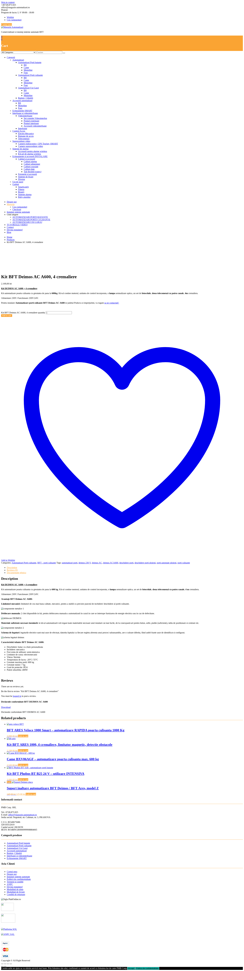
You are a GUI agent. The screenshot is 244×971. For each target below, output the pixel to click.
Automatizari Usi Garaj (28, 88)
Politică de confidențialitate (19, 879)
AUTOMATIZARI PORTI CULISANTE (31, 219)
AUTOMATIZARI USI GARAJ (27, 222)
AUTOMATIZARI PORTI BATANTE (30, 217)
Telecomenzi (23, 138)
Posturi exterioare (31, 121)
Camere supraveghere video (30, 146)
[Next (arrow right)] (5, 966)
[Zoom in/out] (11, 963)
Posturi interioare (31, 123)
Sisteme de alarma (20, 149)
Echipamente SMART (22, 110)
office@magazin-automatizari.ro (22, 815)
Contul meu (6, 24)
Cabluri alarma (30, 161)
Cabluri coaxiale (31, 166)
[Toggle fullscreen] (8, 963)
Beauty (21, 192)
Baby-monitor (24, 197)
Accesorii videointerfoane (35, 126)
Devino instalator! (15, 230)
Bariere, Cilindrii (25, 98)
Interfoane (22, 128)
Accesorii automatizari (22, 100)
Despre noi (12, 202)
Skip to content (8, 2)
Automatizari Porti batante (29, 62)
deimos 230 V (85, 563)
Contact (10, 227)
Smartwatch (23, 187)
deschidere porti (126, 563)
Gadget (15, 184)
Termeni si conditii (15, 882)
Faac (26, 72)
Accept (131, 968)
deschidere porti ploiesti (145, 563)
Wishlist (10, 17)
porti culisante (183, 563)
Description (12, 567)
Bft (25, 65)
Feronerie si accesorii (27, 174)
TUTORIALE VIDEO (17, 224)
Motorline (28, 70)
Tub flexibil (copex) (32, 171)
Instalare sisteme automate (18, 212)
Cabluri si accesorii (26, 159)
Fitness (21, 189)
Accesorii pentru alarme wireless (32, 151)
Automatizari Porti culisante (30, 75)
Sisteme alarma (24, 194)
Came (26, 67)
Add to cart (6, 315)
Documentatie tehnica (16, 572)
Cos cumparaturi (14, 20)
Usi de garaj (17, 182)
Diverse (21, 179)
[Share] (5, 963)
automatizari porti (69, 563)
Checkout (16, 209)
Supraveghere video (21, 141)
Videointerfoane (25, 116)
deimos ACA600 (110, 563)
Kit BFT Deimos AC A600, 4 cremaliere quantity (23, 312)
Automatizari (18, 60)
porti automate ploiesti (166, 563)
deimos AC (97, 563)
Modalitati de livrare (16, 892)
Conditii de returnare (16, 894)
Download (6, 707)
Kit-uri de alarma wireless (29, 154)
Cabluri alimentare (32, 164)
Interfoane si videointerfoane (25, 113)
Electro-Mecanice (26, 133)
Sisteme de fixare (25, 177)
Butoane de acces (26, 136)
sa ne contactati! (111, 303)
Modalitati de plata (15, 889)
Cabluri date (29, 169)
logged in (17, 696)
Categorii (11, 57)
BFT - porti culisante (46, 563)
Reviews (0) (12, 570)
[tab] (125, 567)
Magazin (11, 204)
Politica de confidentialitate (147, 968)
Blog (9, 232)
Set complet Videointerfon (35, 118)
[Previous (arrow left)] (2, 966)
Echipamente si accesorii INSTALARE (30, 156)
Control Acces (18, 131)
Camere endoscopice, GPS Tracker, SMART (38, 144)
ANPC (10, 884)
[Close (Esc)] (2, 963)
